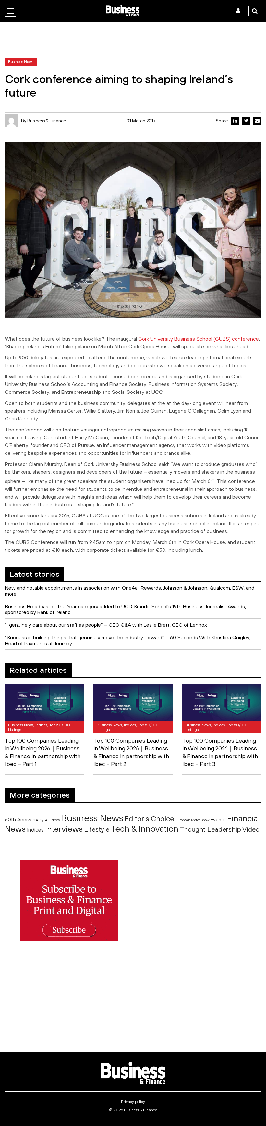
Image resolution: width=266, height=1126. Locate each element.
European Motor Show (192, 820)
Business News (92, 817)
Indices (35, 830)
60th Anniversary (24, 819)
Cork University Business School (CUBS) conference (198, 339)
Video (251, 829)
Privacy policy (133, 1101)
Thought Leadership (210, 829)
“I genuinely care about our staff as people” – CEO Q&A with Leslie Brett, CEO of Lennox (106, 625)
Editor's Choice (149, 819)
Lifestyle (96, 829)
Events (218, 819)
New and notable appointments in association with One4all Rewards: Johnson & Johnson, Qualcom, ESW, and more (129, 591)
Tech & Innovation (144, 829)
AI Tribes (52, 820)
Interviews (64, 828)
